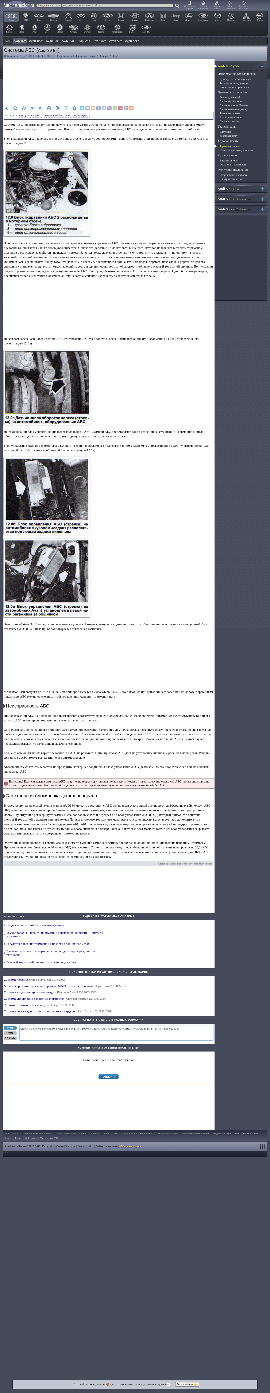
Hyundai (95, 1133)
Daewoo (59, 1133)
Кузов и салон (227, 155)
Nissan (206, 1133)
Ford (75, 1133)
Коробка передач (229, 135)
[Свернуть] (264, 66)
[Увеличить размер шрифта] (32, 108)
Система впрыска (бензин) (234, 105)
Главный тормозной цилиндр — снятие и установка (42, 962)
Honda (84, 1133)
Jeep (124, 1133)
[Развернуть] (264, 188)
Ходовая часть (228, 141)
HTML (10, 1033)
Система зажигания (230, 121)
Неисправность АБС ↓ (30, 115)
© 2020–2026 (22, 1146)
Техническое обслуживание (234, 83)
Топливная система (230, 113)
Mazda (156, 1133)
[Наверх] (263, 1146)
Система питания (34, 979)
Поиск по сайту (85, 1146)
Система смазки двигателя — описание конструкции (57, 1011)
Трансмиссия (227, 126)
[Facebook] (98, 108)
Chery (25, 1133)
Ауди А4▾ (84, 40)
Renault (227, 1133)
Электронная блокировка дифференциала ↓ (67, 115)
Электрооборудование (233, 169)
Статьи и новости (203, 7)
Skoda (246, 1133)
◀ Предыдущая (14, 916)
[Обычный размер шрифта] (41, 108)
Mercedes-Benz (170, 1133)
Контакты (70, 1146)
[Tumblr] (126, 108)
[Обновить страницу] (15, 108)
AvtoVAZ (54, 1138)
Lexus (132, 1133)
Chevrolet (36, 1133)
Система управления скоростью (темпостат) (55, 998)
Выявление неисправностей (234, 87)
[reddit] (131, 108)
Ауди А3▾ (68, 40)
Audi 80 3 (228, 189)
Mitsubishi (187, 1133)
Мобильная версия (189, 7)
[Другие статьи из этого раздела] (49, 108)
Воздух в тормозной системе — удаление (35, 925)
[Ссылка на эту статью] (57, 108)
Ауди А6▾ (99, 40)
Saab (237, 1133)
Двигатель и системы (232, 92)
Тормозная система (230, 146)
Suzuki (8, 1138)
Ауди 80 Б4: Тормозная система (108, 916)
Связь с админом (230, 7)
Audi (7, 1133)
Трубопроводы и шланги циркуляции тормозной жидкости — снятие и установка (55, 934)
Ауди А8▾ (115, 40)
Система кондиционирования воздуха (50, 992)
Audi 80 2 (234, 209)
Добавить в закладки (244, 7)
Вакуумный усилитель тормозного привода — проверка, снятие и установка (51, 953)
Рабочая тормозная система (39, 1005)
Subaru (255, 1133)
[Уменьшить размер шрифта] (24, 108)
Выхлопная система (230, 117)
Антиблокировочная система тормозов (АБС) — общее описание (65, 986)
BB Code (10, 1038)
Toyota (18, 1138)
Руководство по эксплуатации (235, 79)
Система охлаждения (231, 101)
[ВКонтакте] (87, 108)
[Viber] (109, 108)
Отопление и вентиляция (233, 164)
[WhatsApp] (115, 108)
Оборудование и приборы (233, 174)
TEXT (10, 1028)
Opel (197, 1133)
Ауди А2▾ (52, 40)
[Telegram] (104, 108)
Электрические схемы (231, 179)
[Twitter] (82, 108)
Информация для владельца (237, 73)
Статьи (59, 1146)
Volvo (43, 1138)
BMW (16, 1133)
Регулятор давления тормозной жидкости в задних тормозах (48, 943)
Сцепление (225, 131)
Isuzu (115, 1133)
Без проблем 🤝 (187, 1384)
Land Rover (144, 1133)
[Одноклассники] (93, 108)
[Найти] (177, 6)
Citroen (47, 1133)
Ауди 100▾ (36, 40)
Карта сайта (217, 7)
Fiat (68, 1133)
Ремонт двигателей (230, 97)
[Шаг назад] (7, 108)
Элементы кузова (229, 160)
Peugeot (217, 1133)
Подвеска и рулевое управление (236, 150)
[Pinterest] (120, 108)
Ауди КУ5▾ (132, 40)
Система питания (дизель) (233, 109)
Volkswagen (31, 1138)
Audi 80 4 (228, 66)
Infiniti (106, 1133)
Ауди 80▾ (20, 40)
